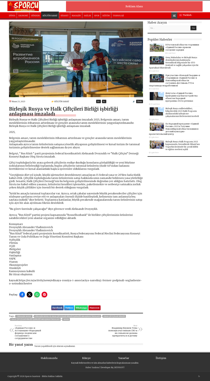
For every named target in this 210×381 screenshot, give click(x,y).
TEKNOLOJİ (118, 15)
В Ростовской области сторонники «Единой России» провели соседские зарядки (182, 47)
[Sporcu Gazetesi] (23, 6)
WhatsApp (81, 308)
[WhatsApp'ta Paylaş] (37, 294)
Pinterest (94, 308)
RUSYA (66, 319)
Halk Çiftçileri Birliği (114, 316)
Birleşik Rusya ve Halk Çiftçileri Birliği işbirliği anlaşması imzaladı (67, 316)
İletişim (161, 358)
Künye (86, 358)
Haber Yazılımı (92, 367)
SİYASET (65, 15)
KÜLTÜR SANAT (50, 15)
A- (104, 101)
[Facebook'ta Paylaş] (22, 294)
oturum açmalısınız (66, 346)
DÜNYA (12, 15)
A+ (98, 101)
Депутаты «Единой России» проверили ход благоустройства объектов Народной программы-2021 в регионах (181, 97)
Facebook (57, 308)
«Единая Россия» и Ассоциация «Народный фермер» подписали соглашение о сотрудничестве (28, 332)
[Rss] (199, 376)
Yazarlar (123, 358)
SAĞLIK (87, 15)
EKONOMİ (23, 15)
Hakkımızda (49, 358)
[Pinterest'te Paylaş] (44, 294)
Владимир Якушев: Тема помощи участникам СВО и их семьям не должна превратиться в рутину (122, 331)
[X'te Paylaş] (29, 294)
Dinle (139, 101)
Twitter (69, 308)
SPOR (96, 15)
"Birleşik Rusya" (24, 316)
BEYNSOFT (119, 367)
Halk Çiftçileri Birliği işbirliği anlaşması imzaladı (35, 319)
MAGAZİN (76, 15)
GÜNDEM (35, 15)
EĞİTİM (106, 15)
